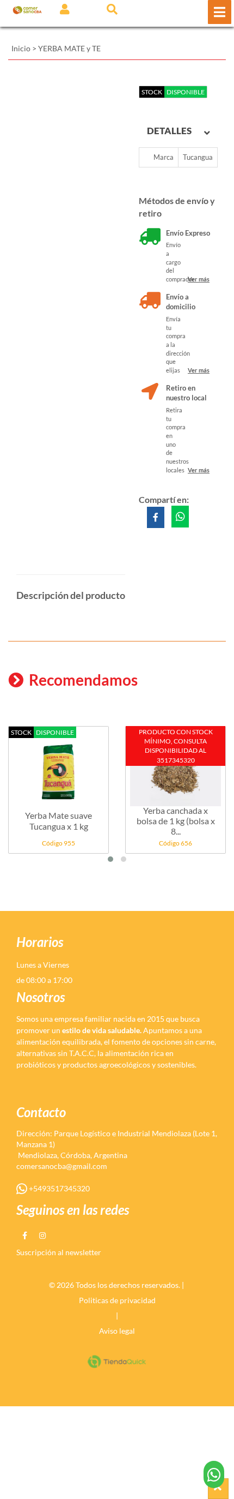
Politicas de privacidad (117, 1300)
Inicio (20, 48)
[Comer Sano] (27, 9)
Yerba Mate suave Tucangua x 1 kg (58, 820)
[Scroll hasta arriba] (218, 1488)
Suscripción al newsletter (58, 1252)
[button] (110, 859)
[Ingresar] (65, 9)
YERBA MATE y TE (69, 48)
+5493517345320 (58, 1188)
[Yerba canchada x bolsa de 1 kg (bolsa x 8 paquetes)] (175, 766)
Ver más (199, 279)
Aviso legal (117, 1330)
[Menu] (219, 12)
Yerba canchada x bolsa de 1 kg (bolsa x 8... (176, 820)
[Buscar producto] (112, 8)
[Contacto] (214, 1474)
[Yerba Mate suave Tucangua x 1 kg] (58, 766)
